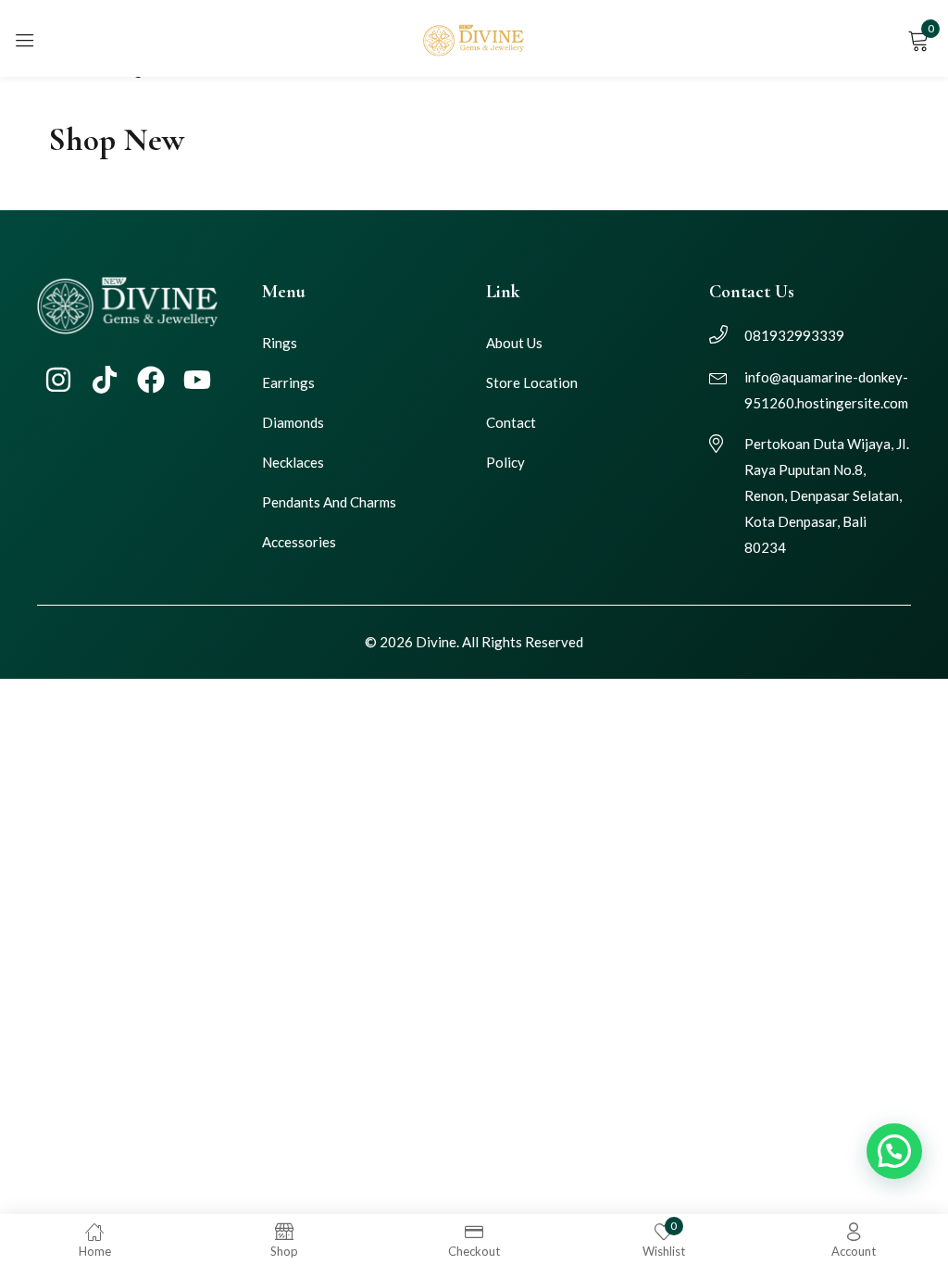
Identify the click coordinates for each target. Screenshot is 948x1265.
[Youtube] (197, 380)
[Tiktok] (104, 380)
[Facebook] (151, 380)
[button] (894, 1151)
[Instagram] (58, 380)
